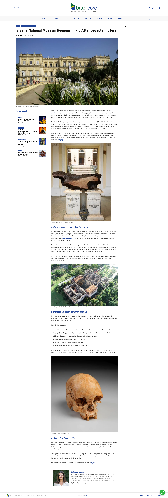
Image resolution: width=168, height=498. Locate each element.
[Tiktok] (159, 8)
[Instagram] (152, 8)
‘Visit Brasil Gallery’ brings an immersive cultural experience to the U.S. (28, 142)
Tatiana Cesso (22, 35)
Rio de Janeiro (31, 26)
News (18, 26)
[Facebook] (149, 8)
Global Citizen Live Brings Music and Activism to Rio (26, 120)
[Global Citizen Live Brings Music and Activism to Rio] (42, 120)
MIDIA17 (88, 495)
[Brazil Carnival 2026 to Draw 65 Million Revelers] (42, 153)
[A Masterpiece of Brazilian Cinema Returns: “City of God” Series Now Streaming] (42, 130)
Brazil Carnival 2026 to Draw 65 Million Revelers (28, 153)
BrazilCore (22, 139)
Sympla (93, 463)
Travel (23, 26)
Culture (21, 127)
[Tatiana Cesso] (61, 478)
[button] (149, 18)
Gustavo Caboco (67, 238)
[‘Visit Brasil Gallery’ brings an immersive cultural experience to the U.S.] (42, 141)
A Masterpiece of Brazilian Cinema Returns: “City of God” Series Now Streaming (27, 131)
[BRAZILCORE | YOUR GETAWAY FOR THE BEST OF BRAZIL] (84, 8)
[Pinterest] (156, 8)
